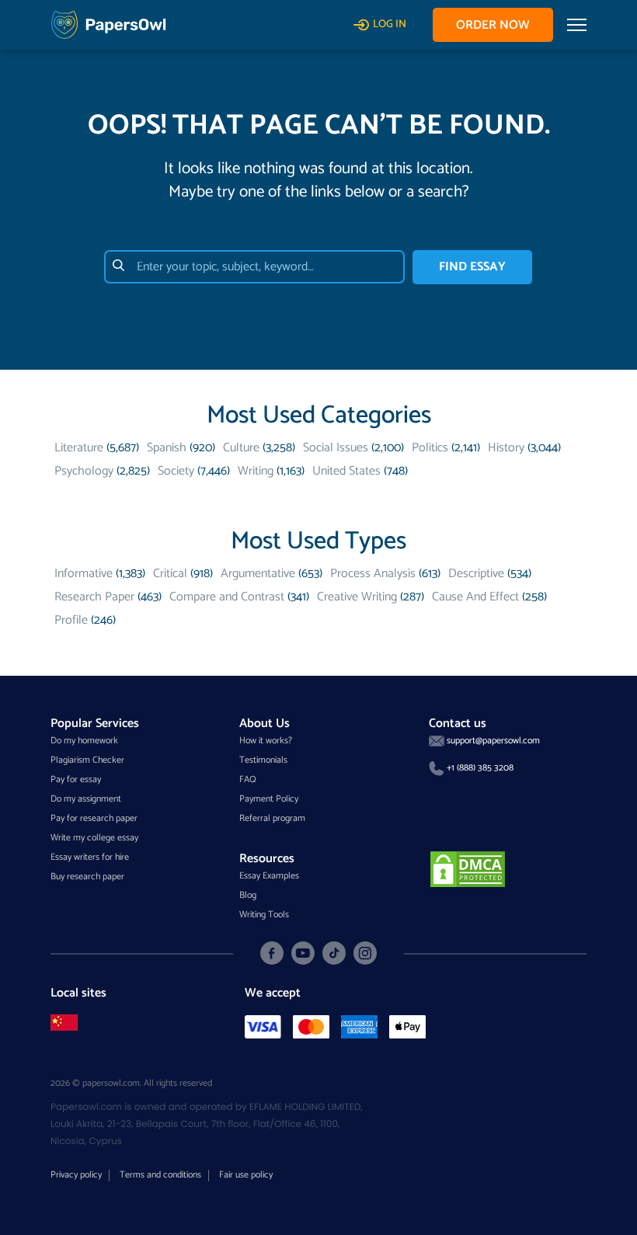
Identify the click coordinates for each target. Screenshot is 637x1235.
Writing (255, 471)
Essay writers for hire (89, 857)
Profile (71, 620)
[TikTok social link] (334, 953)
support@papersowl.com (493, 740)
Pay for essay (75, 779)
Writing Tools (264, 914)
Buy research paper (87, 876)
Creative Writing (357, 596)
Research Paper (94, 596)
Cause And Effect (475, 596)
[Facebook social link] (272, 953)
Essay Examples (269, 875)
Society (176, 471)
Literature (78, 447)
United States (346, 471)
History (506, 447)
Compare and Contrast (226, 596)
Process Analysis (373, 573)
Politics (430, 447)
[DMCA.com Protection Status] (467, 868)
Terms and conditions (160, 1174)
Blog (247, 895)
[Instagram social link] (365, 953)
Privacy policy (76, 1174)
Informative (83, 573)
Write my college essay (94, 837)
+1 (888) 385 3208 (480, 767)
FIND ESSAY (472, 266)
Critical (170, 573)
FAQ (247, 779)
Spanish (166, 447)
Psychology (83, 471)
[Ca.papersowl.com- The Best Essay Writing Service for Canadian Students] (64, 1022)
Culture (241, 447)
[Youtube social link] (303, 953)
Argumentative (258, 573)
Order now (493, 25)
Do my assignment (85, 798)
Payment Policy (268, 798)
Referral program (272, 818)
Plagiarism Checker (87, 760)
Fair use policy (246, 1174)
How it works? (265, 740)
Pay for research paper (93, 818)
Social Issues (335, 447)
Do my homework (84, 740)
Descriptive (476, 573)
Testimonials (263, 760)
